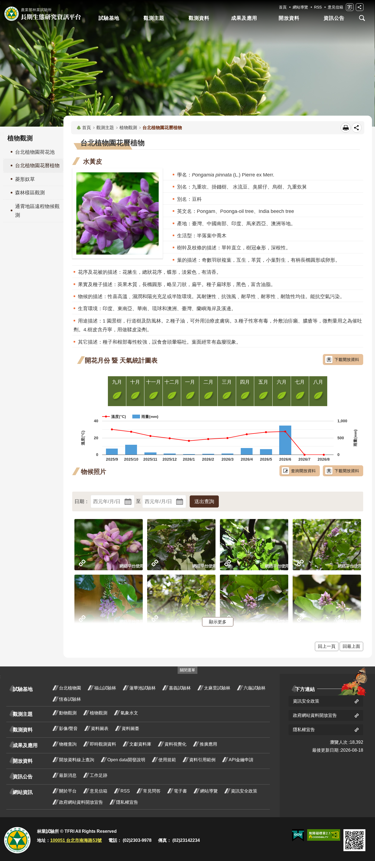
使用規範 (167, 759)
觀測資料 (199, 18)
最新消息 (68, 775)
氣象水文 (129, 713)
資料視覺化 (175, 744)
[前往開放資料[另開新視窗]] (299, 470)
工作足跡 (98, 775)
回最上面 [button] (351, 646)
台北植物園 (70, 688)
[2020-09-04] (254, 600)
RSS (318, 7)
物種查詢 (68, 744)
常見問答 (152, 791)
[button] (204, 501)
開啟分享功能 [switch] (359, 7)
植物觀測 (128, 127)
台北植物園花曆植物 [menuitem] (37, 165)
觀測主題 (154, 18)
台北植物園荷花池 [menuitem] (35, 152)
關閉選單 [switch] (187, 670)
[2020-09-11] (181, 600)
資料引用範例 (202, 759)
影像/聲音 (68, 728)
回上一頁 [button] (326, 646)
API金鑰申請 (241, 759)
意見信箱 (335, 7)
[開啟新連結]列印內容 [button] (346, 128)
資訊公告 (334, 18)
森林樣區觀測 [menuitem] (30, 192)
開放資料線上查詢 (76, 759)
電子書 (180, 791)
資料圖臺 (130, 728)
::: (70, 124)
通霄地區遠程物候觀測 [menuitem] (37, 211)
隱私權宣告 (127, 802)
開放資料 (289, 18)
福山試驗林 (105, 688)
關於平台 (68, 791)
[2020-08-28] (327, 600)
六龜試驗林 (254, 688)
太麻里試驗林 (217, 688)
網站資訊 (23, 792)
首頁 (283, 7)
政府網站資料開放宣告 (81, 802)
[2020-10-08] (181, 544)
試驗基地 (109, 18)
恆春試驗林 (70, 699)
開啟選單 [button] (362, 18)
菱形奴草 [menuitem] (25, 179)
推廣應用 (208, 744)
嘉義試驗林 (180, 688)
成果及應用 (244, 18)
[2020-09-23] (254, 544)
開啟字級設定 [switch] (350, 7)
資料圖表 (99, 728)
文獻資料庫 (140, 744)
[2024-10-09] (108, 544)
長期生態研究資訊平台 (42, 14)
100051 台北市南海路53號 (76, 840)
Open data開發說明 (126, 759)
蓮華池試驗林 (142, 688)
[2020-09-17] (327, 544)
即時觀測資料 (103, 744)
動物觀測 (68, 713)
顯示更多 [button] (217, 621)
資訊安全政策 (244, 791)
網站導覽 (300, 7)
